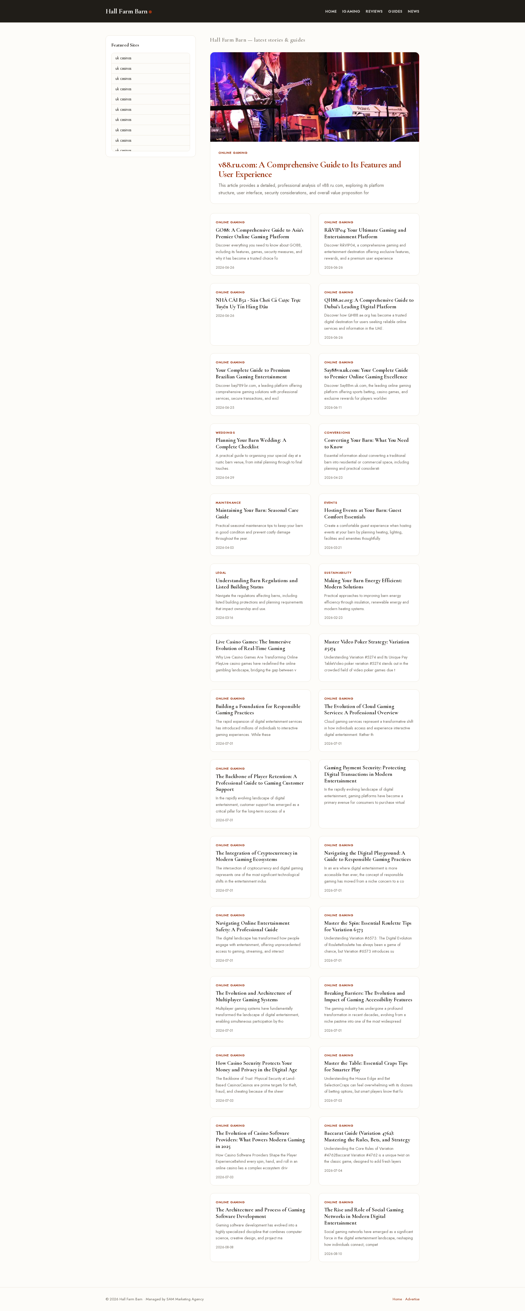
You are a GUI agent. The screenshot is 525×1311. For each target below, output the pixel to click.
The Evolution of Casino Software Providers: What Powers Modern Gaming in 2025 (260, 1140)
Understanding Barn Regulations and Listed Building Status (257, 583)
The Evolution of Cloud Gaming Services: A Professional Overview (361, 709)
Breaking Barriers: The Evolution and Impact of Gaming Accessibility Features (368, 996)
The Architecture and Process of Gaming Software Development (260, 1213)
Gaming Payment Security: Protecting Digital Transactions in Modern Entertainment (365, 774)
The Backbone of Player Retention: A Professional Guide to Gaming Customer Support (260, 783)
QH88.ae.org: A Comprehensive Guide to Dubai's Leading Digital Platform (369, 303)
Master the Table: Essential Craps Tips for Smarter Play (366, 1066)
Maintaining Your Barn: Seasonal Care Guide (257, 513)
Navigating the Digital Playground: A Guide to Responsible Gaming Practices (367, 856)
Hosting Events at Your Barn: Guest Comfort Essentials (362, 513)
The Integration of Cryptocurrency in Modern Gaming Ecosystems (257, 856)
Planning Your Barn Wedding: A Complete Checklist (251, 443)
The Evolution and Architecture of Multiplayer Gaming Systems (253, 996)
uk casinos (123, 58)
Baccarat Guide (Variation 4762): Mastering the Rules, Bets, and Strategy (367, 1136)
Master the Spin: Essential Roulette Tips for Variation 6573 (368, 926)
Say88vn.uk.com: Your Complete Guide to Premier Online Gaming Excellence (366, 373)
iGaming (351, 11)
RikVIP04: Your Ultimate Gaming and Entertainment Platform (365, 233)
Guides (395, 11)
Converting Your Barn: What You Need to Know (366, 443)
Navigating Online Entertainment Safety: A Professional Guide (253, 926)
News (413, 11)
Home (331, 11)
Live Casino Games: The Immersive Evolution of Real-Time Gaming (253, 645)
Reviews (374, 11)
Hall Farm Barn (127, 11)
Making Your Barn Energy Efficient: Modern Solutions (363, 583)
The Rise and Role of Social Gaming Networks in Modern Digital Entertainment (363, 1216)
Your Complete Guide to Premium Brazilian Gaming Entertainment (253, 373)
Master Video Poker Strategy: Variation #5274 (366, 645)
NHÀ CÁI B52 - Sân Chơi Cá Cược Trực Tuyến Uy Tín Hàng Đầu (258, 303)
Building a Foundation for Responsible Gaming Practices (258, 709)
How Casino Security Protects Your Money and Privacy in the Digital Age (256, 1066)
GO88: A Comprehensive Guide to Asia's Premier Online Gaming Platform (260, 233)
